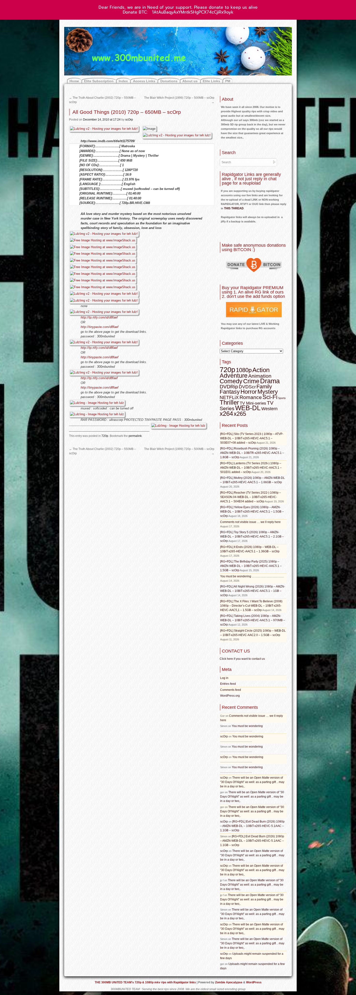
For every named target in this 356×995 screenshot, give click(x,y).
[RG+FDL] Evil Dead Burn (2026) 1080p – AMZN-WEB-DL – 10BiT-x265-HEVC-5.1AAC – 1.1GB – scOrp (252, 826)
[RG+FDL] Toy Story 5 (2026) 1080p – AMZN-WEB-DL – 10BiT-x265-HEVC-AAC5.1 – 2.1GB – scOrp (252, 536)
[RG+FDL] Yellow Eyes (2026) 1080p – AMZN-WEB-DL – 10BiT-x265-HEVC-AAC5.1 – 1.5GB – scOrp (252, 512)
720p (104, 436)
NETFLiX (229, 397)
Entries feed (228, 683)
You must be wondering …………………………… (252, 576)
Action (261, 370)
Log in (224, 678)
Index (123, 81)
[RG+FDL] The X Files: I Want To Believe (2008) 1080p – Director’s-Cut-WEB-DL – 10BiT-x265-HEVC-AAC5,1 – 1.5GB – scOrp (251, 606)
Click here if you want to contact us (242, 659)
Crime (251, 381)
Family (264, 386)
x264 (226, 413)
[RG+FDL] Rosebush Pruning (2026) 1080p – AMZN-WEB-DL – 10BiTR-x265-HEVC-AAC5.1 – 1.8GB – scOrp (252, 453)
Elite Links (211, 81)
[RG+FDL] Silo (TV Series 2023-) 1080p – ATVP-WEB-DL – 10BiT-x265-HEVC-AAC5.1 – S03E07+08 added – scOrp (251, 438)
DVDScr (247, 386)
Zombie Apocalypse (229, 982)
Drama (270, 381)
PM (227, 81)
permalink (135, 436)
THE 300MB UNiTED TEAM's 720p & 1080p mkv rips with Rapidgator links (146, 982)
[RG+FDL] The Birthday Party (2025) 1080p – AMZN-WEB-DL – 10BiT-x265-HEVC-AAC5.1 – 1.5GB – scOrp (251, 566)
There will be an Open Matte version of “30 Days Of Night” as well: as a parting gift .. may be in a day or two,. (252, 782)
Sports (282, 398)
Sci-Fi (270, 397)
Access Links (144, 81)
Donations (169, 81)
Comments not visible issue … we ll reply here (250, 522)
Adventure (234, 375)
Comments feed (230, 690)
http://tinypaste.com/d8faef (99, 327)
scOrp (129, 119)
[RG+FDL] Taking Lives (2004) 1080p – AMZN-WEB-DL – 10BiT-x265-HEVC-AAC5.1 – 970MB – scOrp (252, 620)
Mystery (267, 391)
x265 (240, 413)
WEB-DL (248, 408)
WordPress (254, 982)
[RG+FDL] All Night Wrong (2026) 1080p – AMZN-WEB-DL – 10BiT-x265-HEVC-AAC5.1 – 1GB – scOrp (252, 591)
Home (74, 81)
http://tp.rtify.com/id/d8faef (99, 317)
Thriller (229, 402)
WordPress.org (230, 695)
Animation (259, 376)
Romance (251, 397)
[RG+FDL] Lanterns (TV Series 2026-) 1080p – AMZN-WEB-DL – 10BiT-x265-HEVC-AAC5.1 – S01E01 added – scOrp (251, 468)
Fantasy (230, 392)
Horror (248, 391)
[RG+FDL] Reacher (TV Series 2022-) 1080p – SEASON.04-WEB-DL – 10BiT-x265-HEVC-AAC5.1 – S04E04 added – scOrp (250, 497)
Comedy (231, 381)
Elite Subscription (99, 81)
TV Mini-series (253, 403)
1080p (244, 370)
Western (269, 408)
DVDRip (229, 387)
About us (190, 81)
